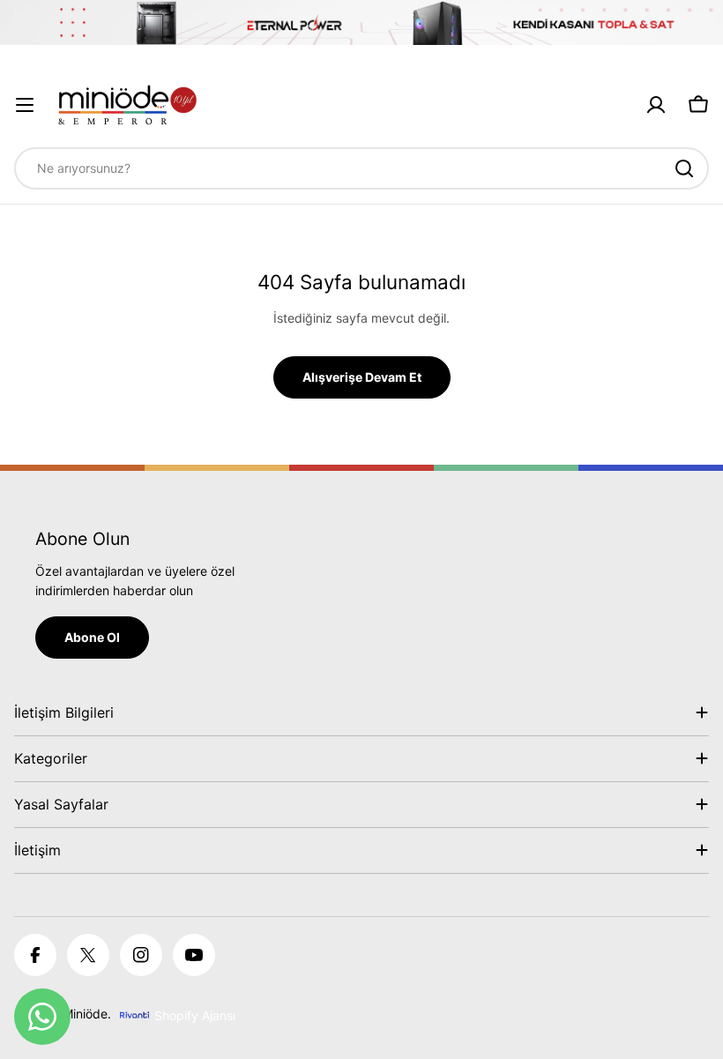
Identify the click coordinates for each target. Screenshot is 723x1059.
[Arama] (684, 168)
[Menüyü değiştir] (24, 105)
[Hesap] (656, 105)
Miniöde (85, 1013)
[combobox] (361, 168)
